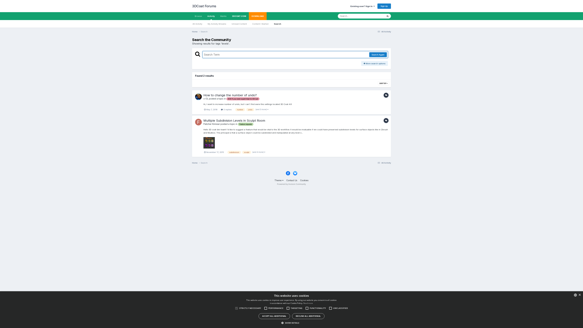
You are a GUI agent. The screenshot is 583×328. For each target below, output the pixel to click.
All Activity (197, 24)
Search (277, 24)
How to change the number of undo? (230, 95)
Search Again (378, 54)
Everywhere (375, 16)
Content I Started (260, 24)
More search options (375, 63)
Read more (308, 303)
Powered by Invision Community (291, 184)
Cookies (304, 180)
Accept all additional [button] (274, 316)
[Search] (387, 16)
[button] (291, 322)
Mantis (223, 16)
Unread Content (239, 24)
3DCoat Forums (204, 6)
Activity (211, 16)
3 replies (227, 109)
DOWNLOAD (258, 16)
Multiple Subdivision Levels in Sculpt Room (234, 120)
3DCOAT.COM (239, 16)
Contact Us (291, 180)
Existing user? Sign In (361, 6)
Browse (198, 16)
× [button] (579, 295)
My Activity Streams (217, 24)
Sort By (383, 83)
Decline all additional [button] (308, 316)
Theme (278, 180)
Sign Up (384, 6)
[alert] (291, 309)
